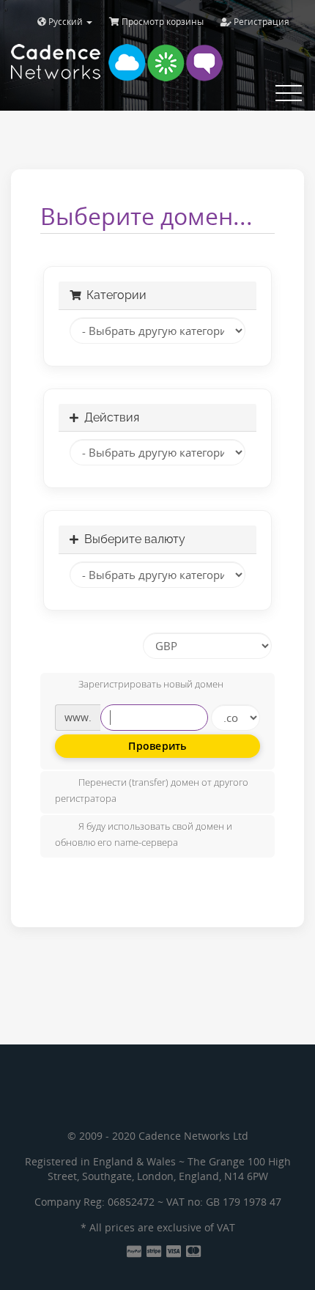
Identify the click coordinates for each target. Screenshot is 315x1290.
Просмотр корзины (161, 21)
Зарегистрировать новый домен (150, 684)
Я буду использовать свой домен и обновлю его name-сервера (143, 834)
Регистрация (260, 21)
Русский (65, 21)
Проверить (157, 746)
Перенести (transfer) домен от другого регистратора (151, 791)
